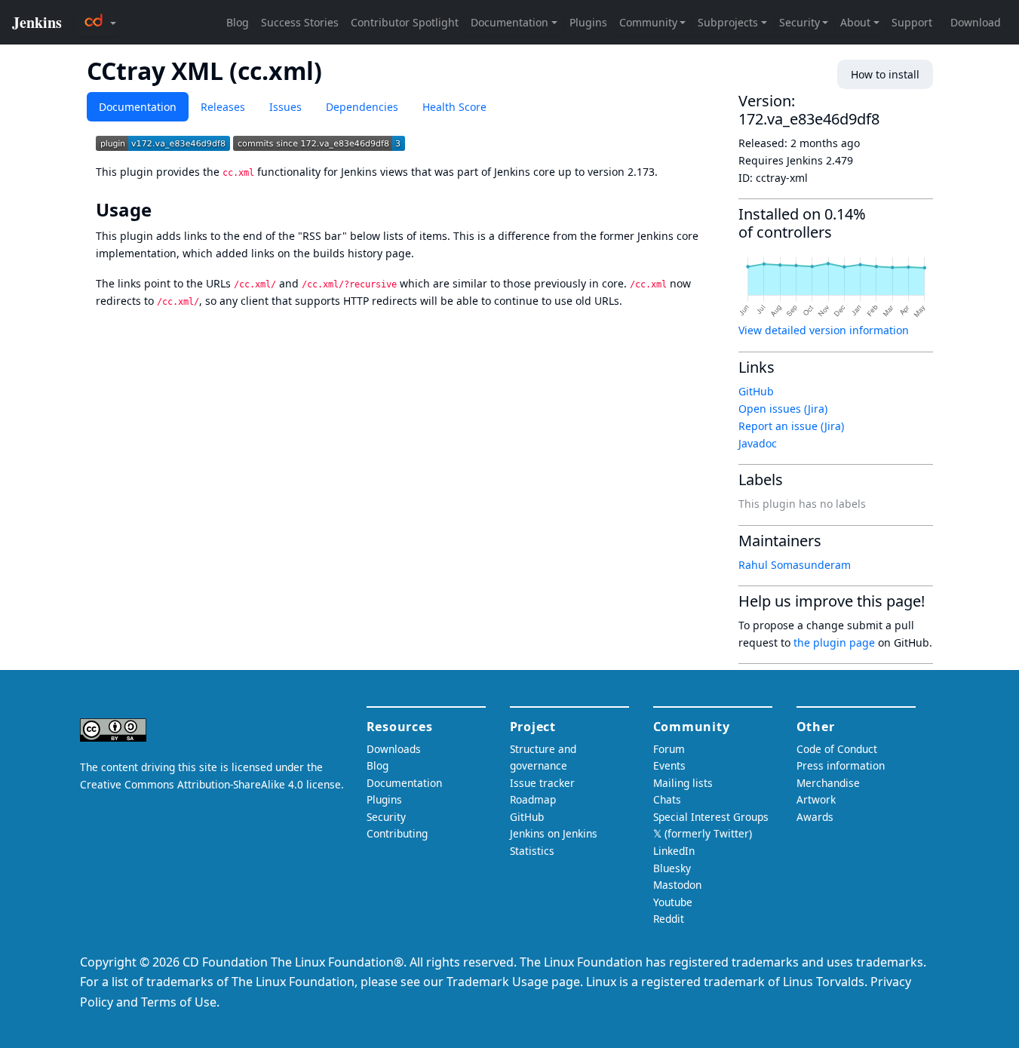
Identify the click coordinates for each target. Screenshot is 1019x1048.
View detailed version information (823, 330)
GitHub (756, 391)
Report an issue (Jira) (791, 426)
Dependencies (362, 107)
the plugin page (834, 642)
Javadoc (757, 443)
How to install (885, 74)
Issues (285, 107)
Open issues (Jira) (782, 408)
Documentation (137, 107)
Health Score (454, 107)
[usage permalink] (162, 209)
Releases (223, 107)
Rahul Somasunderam (794, 565)
